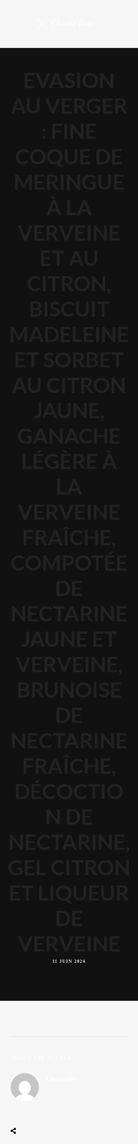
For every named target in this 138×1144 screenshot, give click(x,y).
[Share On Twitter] (31, 1113)
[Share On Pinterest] (42, 1113)
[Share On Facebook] (20, 1113)
